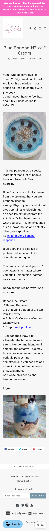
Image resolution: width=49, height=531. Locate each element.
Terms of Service (30, 476)
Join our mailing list (24, 489)
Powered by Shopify (34, 522)
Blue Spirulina (22, 327)
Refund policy (24, 481)
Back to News (26, 466)
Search (14, 476)
